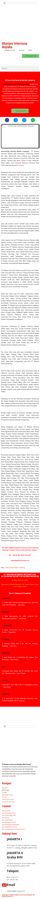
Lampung (21, 165)
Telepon (13, 871)
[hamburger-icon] (37, 62)
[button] (7, 120)
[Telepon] (4, 871)
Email (11, 885)
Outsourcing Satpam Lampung (15, 567)
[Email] (4, 885)
